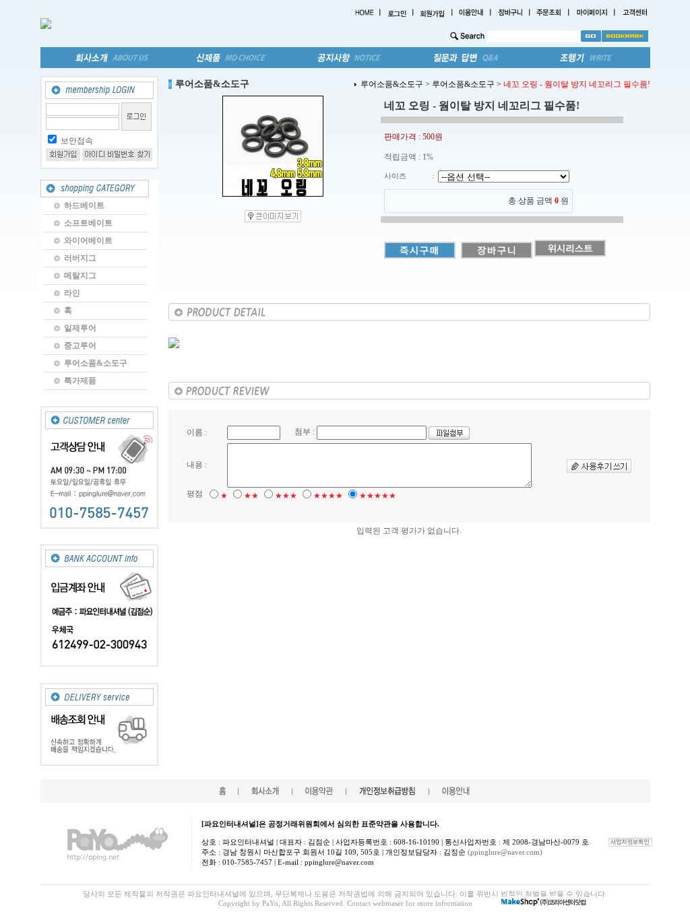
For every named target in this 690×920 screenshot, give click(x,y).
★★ (251, 495)
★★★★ (328, 495)
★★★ (286, 495)
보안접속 (77, 140)
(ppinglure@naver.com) (505, 852)
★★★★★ (377, 495)
